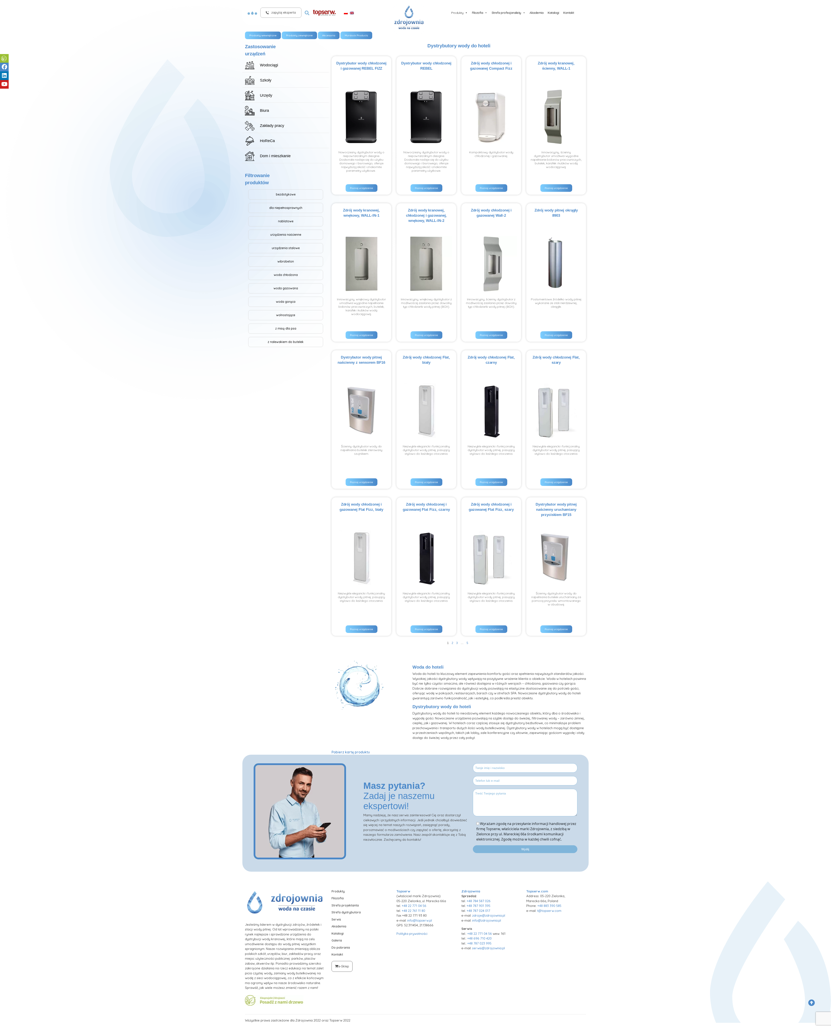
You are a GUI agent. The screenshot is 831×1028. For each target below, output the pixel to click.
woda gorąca (285, 302)
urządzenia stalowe (286, 248)
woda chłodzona (286, 275)
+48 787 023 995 (479, 943)
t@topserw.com (549, 911)
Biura (264, 110)
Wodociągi (269, 65)
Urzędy (266, 95)
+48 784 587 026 (479, 901)
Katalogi (553, 13)
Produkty (457, 13)
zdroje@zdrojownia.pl (488, 915)
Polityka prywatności (411, 934)
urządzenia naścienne (285, 235)
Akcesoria (328, 35)
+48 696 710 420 (479, 938)
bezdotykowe (286, 194)
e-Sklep (343, 966)
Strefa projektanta (345, 905)
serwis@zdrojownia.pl (488, 948)
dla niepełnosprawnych (285, 208)
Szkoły (265, 80)
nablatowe (285, 221)
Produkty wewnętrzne (263, 35)
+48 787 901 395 (478, 906)
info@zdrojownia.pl (486, 920)
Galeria (337, 940)
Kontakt (568, 13)
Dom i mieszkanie (275, 156)
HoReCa (267, 141)
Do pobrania (341, 948)
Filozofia (477, 13)
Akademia (536, 13)
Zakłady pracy (272, 125)
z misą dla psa (285, 328)
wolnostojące (285, 315)
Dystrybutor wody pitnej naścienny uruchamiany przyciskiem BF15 (556, 509)
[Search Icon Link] (307, 12)
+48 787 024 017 (478, 911)
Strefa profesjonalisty (506, 13)
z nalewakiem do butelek (286, 342)
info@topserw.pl (419, 920)
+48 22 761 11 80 (413, 911)
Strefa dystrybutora (346, 912)
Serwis (336, 919)
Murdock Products (356, 35)
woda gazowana (286, 288)
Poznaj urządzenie (361, 188)
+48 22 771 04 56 (414, 906)
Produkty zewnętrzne (299, 35)
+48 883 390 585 (549, 906)
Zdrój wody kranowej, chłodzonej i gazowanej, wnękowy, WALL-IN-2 (426, 215)
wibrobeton (285, 261)
